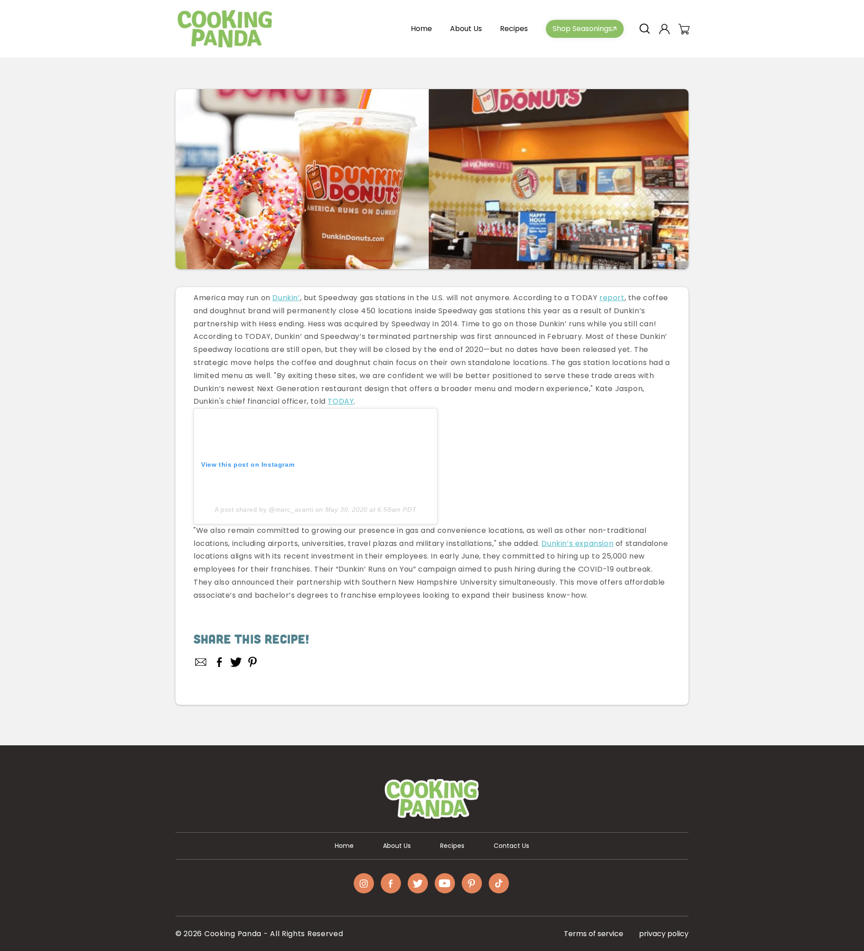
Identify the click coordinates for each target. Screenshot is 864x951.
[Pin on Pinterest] (253, 662)
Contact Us (511, 845)
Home (344, 845)
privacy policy (663, 933)
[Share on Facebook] (219, 662)
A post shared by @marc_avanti (264, 509)
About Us (397, 845)
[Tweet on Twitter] (236, 662)
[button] (644, 29)
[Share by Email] (201, 662)
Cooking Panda (232, 933)
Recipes (452, 845)
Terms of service (593, 933)
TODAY (341, 401)
